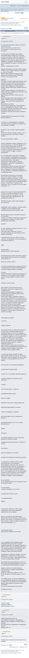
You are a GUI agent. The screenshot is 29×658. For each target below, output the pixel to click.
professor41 (6, 36)
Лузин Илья (6, 631)
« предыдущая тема (13, 647)
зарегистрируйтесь (5, 11)
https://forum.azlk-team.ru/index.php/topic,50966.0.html (10, 47)
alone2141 (6, 610)
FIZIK (16, 23)
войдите (20, 9)
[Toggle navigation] (26, 2)
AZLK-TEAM (5, 2)
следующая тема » (23, 647)
